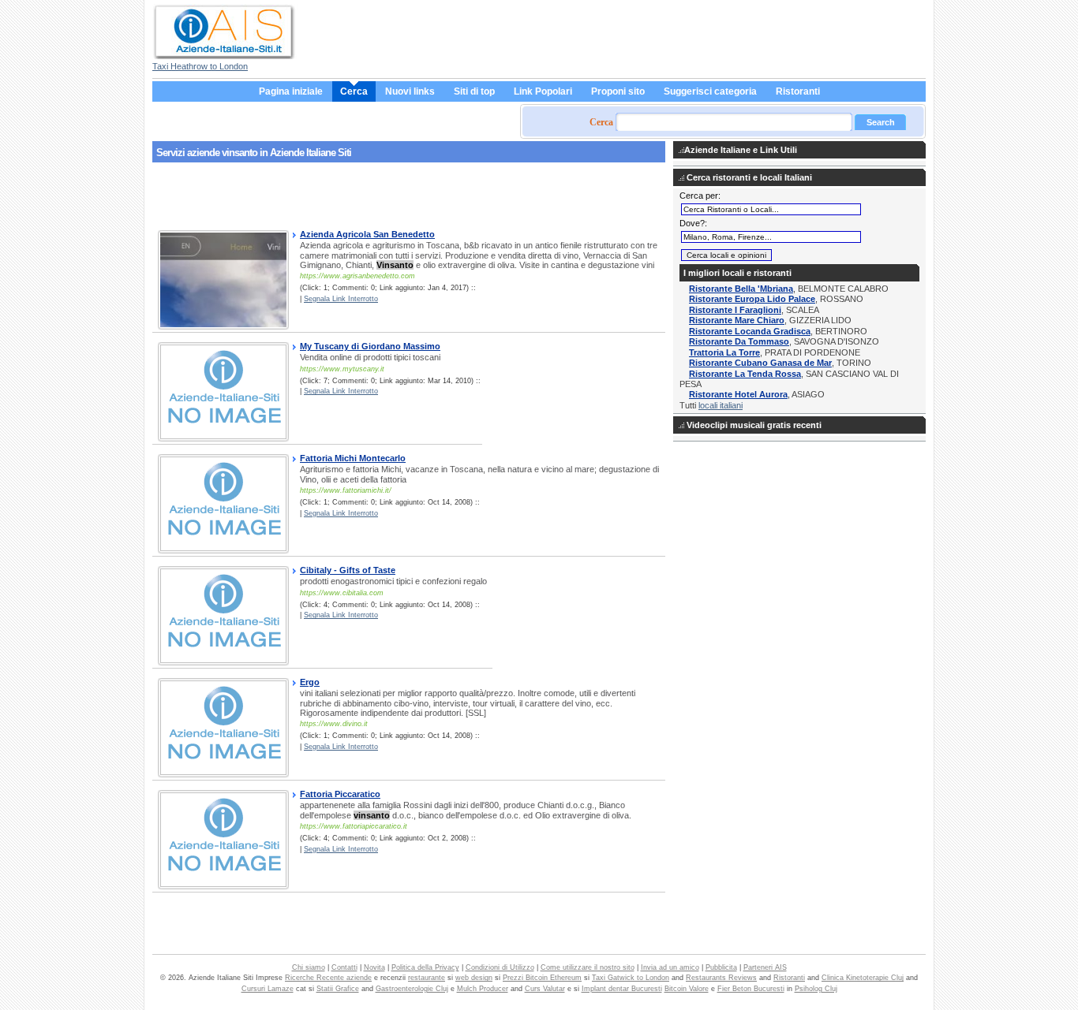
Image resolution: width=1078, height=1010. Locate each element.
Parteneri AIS (765, 967)
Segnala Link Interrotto (341, 299)
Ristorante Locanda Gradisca (749, 331)
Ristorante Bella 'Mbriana (741, 288)
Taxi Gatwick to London (630, 978)
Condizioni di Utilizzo (500, 967)
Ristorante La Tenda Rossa (745, 373)
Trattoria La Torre (724, 352)
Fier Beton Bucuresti (750, 989)
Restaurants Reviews (721, 978)
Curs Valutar (545, 989)
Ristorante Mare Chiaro (736, 320)
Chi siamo (308, 967)
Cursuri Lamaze (267, 989)
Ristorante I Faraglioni (735, 310)
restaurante (426, 978)
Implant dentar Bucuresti (622, 989)
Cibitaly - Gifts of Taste (347, 570)
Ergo (310, 682)
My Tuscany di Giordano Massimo (370, 346)
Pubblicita (721, 967)
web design (473, 978)
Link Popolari (543, 91)
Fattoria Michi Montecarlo (353, 458)
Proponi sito (618, 91)
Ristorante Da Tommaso (739, 341)
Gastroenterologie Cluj (412, 989)
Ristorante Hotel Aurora (738, 394)
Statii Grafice (337, 989)
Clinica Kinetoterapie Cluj (863, 978)
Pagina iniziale (291, 91)
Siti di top (474, 91)
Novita (374, 967)
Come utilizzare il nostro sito (587, 967)
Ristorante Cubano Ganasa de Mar (760, 362)
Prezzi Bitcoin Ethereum (542, 978)
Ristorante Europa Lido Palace (752, 299)
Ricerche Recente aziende (328, 978)
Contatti (344, 967)
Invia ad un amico (670, 967)
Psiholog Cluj (816, 989)
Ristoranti (798, 91)
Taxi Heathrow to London (200, 66)
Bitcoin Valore (686, 989)
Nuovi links (410, 91)
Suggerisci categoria (710, 91)
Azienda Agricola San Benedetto (367, 234)
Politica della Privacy (425, 967)
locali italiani (720, 405)
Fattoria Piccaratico (340, 794)
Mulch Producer (482, 989)
